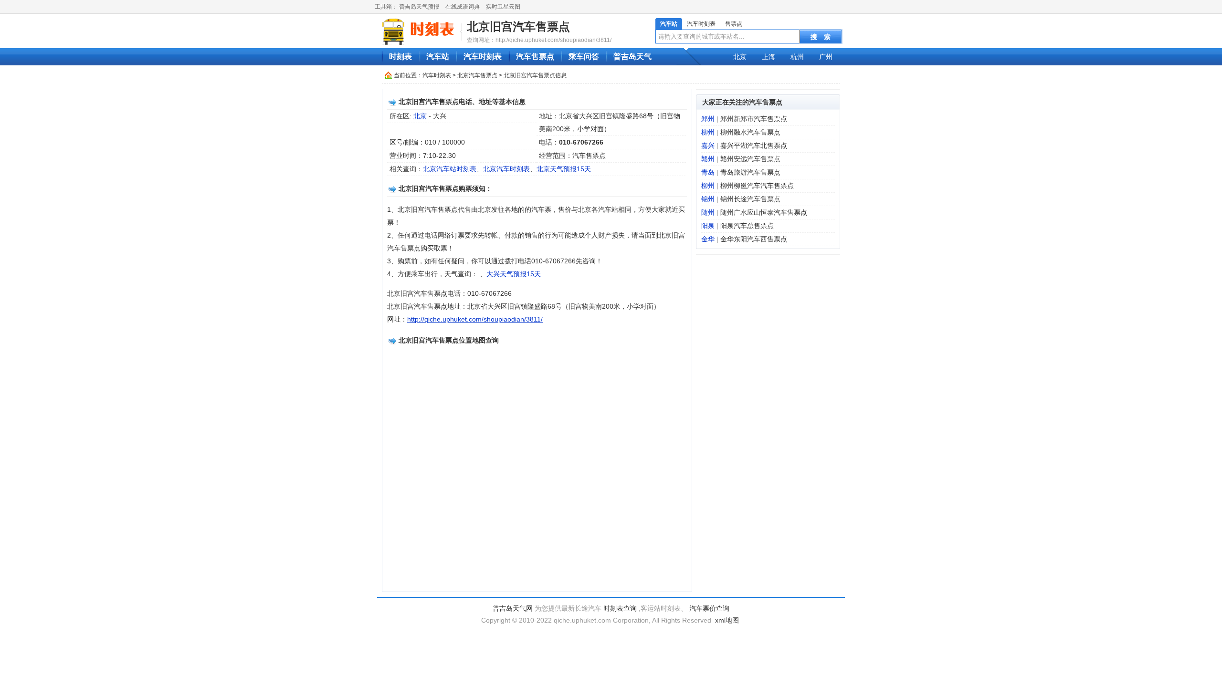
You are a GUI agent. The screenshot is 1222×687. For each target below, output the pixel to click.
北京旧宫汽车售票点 (518, 26)
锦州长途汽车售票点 (750, 199)
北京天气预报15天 (564, 169)
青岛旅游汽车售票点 (750, 172)
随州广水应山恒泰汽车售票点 (763, 212)
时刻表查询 (620, 608)
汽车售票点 (535, 56)
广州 (825, 57)
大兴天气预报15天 (513, 274)
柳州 (708, 132)
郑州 (708, 119)
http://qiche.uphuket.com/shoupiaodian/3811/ (475, 319)
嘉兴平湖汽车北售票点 (753, 145)
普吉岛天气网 (513, 608)
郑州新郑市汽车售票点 (753, 119)
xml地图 (727, 620)
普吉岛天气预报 (419, 6)
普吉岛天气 (632, 56)
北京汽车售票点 (477, 75)
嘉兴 (708, 145)
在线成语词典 (462, 6)
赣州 (708, 159)
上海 (768, 57)
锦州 (708, 199)
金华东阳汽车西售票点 (753, 239)
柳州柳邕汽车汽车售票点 (757, 185)
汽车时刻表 (701, 24)
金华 (708, 239)
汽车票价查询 (709, 608)
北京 (740, 57)
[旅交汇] (419, 31)
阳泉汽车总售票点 (747, 225)
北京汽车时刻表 (506, 169)
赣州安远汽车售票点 (750, 159)
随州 (708, 212)
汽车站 (668, 24)
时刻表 (400, 56)
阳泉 (708, 225)
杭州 (797, 57)
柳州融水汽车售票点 (750, 132)
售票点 (733, 24)
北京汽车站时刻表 (449, 169)
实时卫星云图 (503, 6)
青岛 (708, 172)
